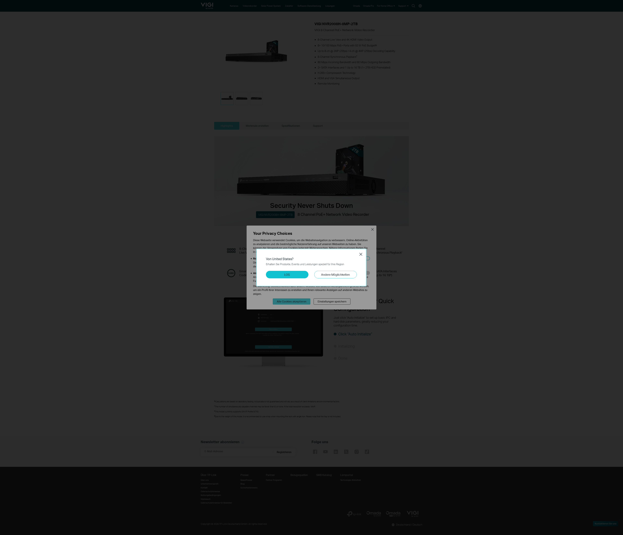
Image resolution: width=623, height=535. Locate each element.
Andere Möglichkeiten (335, 274)
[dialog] (311, 267)
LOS (287, 274)
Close (360, 254)
